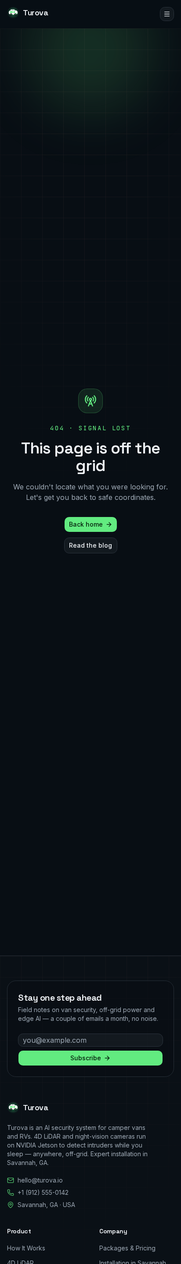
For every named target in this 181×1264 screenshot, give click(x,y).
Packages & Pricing (127, 1248)
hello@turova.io (40, 1180)
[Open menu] (167, 14)
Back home (86, 524)
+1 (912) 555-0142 (43, 1192)
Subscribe (85, 1058)
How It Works (26, 1248)
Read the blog (90, 545)
